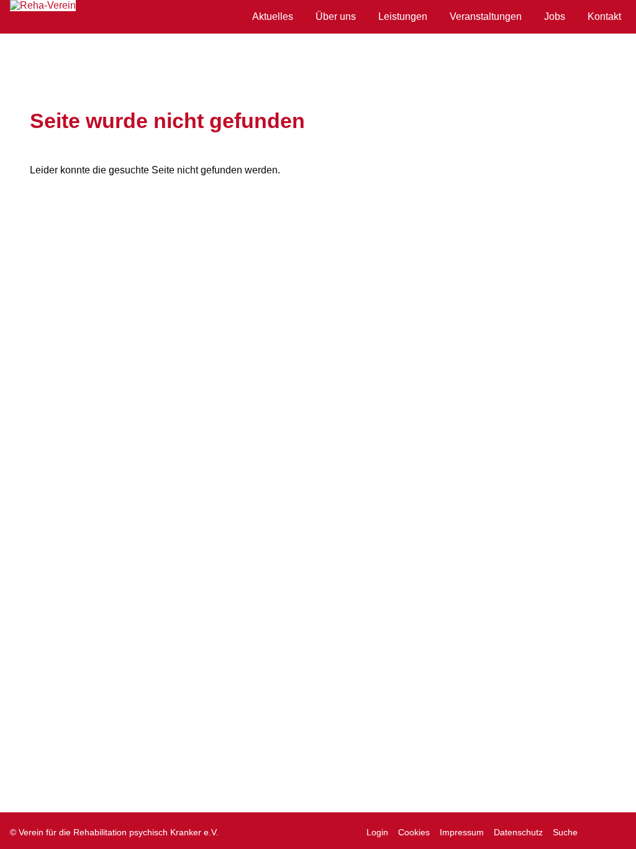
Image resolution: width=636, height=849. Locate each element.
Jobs (554, 16)
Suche (565, 832)
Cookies (414, 832)
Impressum (462, 832)
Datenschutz (518, 832)
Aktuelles (272, 16)
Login (377, 832)
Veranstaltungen (486, 16)
